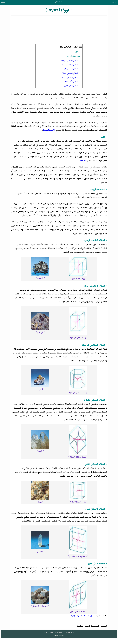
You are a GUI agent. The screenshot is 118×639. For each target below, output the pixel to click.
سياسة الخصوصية (69, 632)
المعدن (82, 160)
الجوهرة (90, 615)
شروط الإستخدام (59, 632)
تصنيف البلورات (73, 56)
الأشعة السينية (49, 130)
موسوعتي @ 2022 (59, 636)
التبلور (77, 51)
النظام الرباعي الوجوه (70, 64)
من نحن (51, 632)
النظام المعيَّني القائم (70, 77)
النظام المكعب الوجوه (69, 60)
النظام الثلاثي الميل (71, 85)
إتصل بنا (46, 632)
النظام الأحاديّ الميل (70, 81)
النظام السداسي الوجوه (69, 69)
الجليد (74, 615)
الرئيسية (114, 2)
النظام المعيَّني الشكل (70, 73)
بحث (3, 2)
